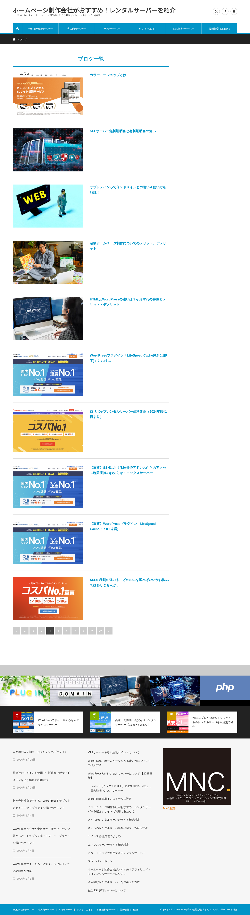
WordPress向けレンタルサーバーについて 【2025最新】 (120, 775)
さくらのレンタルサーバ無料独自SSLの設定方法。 (119, 828)
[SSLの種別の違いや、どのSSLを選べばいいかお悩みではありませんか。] (48, 598)
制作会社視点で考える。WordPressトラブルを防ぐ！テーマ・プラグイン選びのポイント (41, 804)
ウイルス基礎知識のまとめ (104, 836)
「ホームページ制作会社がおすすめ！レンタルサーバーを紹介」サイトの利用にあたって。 (119, 809)
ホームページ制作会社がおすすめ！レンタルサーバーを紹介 (94, 9)
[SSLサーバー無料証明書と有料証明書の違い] (48, 149)
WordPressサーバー (40, 28)
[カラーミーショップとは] (48, 93)
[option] (25, 691)
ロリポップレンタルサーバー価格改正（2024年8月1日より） (128, 414)
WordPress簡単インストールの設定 (110, 798)
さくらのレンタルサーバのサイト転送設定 (114, 819)
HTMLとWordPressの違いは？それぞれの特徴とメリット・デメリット (128, 302)
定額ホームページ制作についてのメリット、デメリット (128, 245)
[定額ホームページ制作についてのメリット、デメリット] (48, 262)
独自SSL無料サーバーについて (107, 890)
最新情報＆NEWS (219, 28)
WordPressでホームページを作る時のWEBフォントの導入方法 (119, 763)
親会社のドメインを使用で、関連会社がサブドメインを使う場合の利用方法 (41, 776)
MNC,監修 (169, 808)
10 (100, 630)
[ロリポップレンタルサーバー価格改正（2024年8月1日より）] (48, 430)
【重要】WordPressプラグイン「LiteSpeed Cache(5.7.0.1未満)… (123, 526)
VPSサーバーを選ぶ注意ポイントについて (114, 752)
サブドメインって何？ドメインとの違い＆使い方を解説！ (128, 189)
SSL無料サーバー (183, 28)
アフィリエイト (147, 28)
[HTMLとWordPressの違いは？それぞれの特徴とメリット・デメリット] (48, 318)
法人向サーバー (76, 28)
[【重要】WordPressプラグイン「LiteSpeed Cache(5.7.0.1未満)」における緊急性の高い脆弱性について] (48, 542)
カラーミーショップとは (108, 75)
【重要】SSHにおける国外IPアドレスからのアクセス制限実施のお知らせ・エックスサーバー (128, 470)
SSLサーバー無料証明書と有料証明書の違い (123, 131)
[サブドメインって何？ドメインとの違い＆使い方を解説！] (48, 206)
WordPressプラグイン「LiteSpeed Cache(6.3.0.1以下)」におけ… (128, 358)
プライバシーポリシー (101, 861)
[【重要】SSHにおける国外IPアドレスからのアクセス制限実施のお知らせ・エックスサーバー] (48, 486)
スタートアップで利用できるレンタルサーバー (116, 852)
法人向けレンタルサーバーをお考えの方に (114, 882)
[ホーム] (18, 28)
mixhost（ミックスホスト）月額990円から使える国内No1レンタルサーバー (121, 788)
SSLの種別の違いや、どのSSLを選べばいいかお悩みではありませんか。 (129, 582)
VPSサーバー (112, 28)
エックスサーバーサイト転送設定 (108, 844)
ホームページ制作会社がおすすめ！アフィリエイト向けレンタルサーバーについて (119, 871)
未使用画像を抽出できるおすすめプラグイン (40, 751)
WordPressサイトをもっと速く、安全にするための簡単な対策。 (41, 867)
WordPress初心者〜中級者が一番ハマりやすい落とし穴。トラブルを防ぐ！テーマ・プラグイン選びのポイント (41, 836)
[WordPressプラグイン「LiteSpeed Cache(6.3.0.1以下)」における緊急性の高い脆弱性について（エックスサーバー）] (48, 374)
